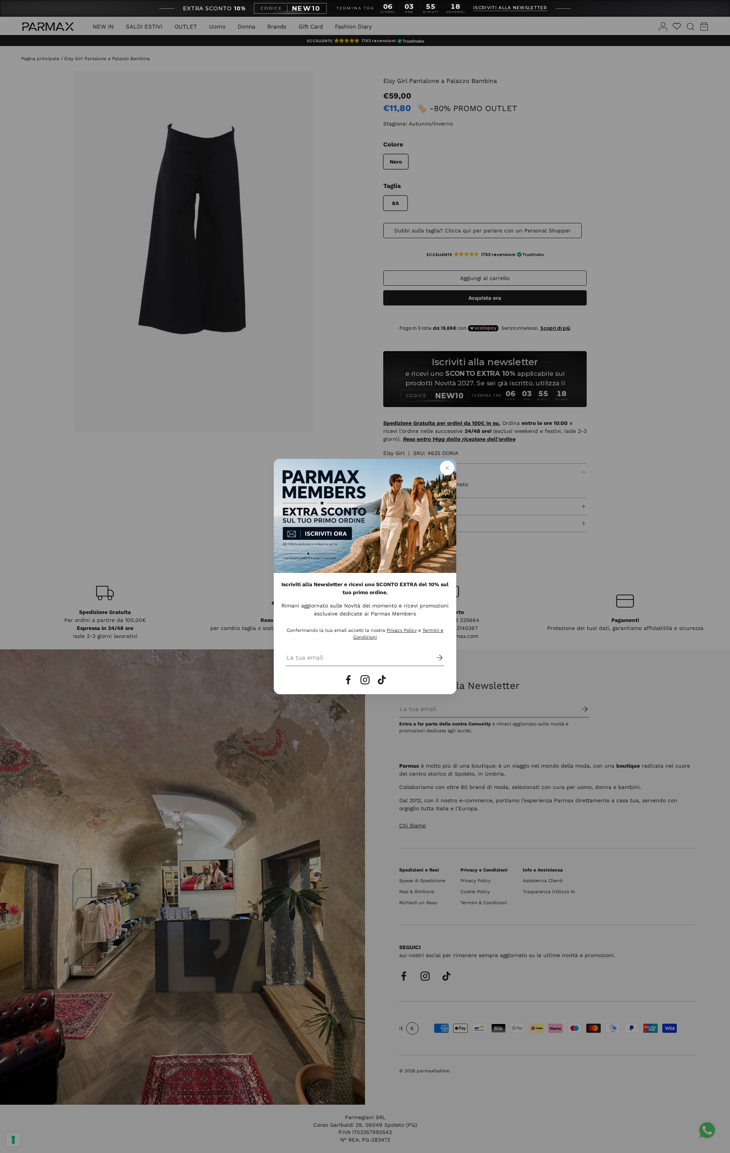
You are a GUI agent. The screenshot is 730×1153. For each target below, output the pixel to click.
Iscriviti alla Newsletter (510, 8)
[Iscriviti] (434, 657)
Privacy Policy (402, 630)
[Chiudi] (447, 468)
